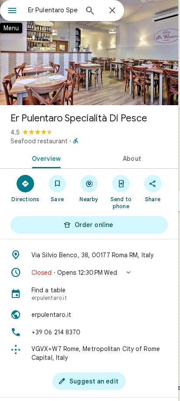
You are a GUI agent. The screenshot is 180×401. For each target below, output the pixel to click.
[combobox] (53, 10)
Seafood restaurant (39, 141)
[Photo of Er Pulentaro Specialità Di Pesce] (89, 52)
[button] (89, 272)
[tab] (44, 157)
